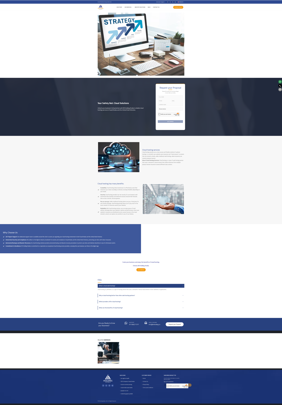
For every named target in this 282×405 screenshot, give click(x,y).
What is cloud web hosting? (107, 285)
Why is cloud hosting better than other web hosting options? (117, 295)
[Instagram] (173, 2)
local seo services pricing (126, 384)
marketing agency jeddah (127, 394)
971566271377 (134, 324)
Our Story (119, 7)
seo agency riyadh (125, 378)
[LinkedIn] (175, 2)
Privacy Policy (146, 384)
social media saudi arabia (126, 388)
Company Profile (178, 7)
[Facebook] (168, 2)
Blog (149, 7)
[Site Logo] (101, 7)
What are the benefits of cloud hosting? (111, 307)
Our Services (128, 7)
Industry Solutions (140, 7)
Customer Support (160, 2)
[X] (170, 2)
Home (144, 378)
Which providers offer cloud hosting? (110, 301)
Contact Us (156, 7)
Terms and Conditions (148, 388)
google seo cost (124, 391)
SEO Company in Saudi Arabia (128, 381)
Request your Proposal (175, 324)
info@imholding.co (154, 324)
